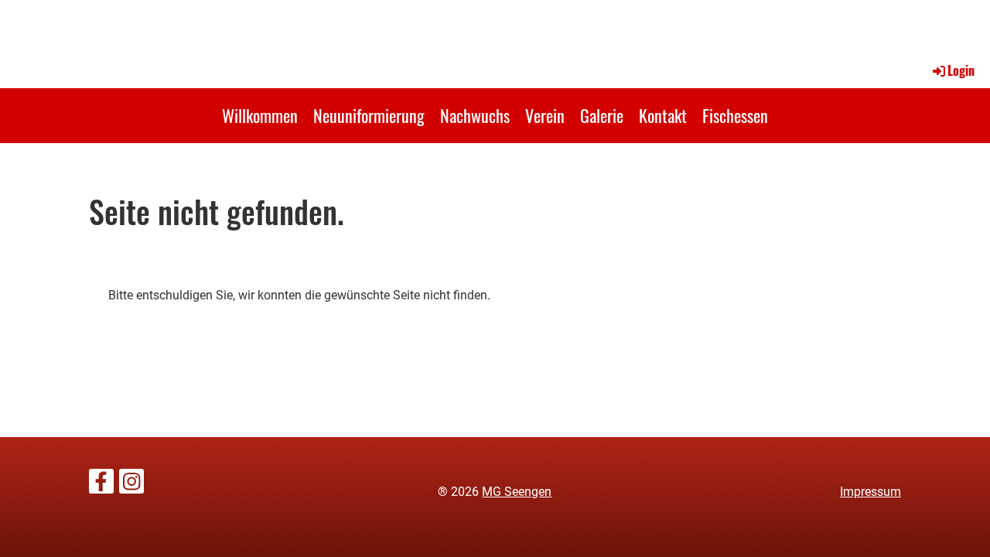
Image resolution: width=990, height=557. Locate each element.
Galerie (601, 115)
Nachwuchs (475, 115)
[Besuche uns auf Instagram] (131, 485)
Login (961, 70)
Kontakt (663, 115)
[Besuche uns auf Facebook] (101, 485)
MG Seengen (516, 491)
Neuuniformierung (369, 115)
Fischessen (735, 115)
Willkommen (260, 115)
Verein (545, 115)
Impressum (870, 491)
